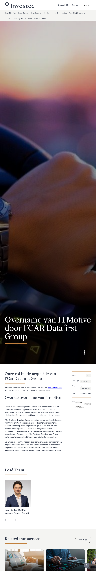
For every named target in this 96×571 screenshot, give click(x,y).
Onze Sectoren (36, 13)
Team (8, 19)
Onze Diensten (10, 13)
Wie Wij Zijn (18, 19)
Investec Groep (40, 19)
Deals (46, 13)
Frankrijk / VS (85, 389)
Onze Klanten (23, 13)
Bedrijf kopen (85, 381)
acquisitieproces (55, 388)
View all (83, 539)
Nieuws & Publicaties (59, 13)
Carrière (28, 19)
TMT (88, 376)
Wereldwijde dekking (77, 13)
